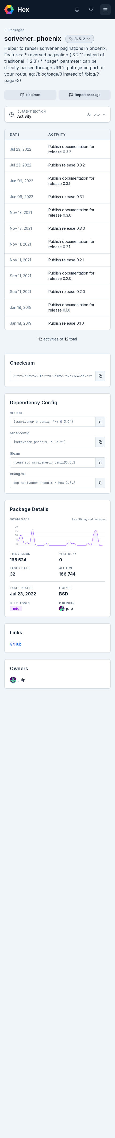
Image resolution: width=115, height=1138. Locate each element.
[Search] (91, 9)
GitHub (16, 644)
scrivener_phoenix (32, 38)
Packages (16, 30)
